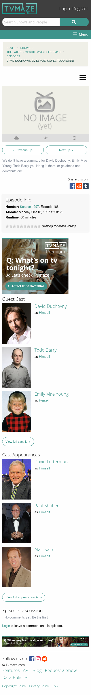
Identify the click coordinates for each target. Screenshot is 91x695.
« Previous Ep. (23, 150)
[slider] (23, 226)
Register (80, 8)
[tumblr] (86, 187)
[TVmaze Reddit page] (44, 659)
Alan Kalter (45, 549)
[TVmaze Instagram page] (38, 659)
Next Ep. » (66, 150)
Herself (44, 400)
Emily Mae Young (51, 394)
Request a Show (61, 670)
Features (11, 670)
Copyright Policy (14, 686)
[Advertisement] (35, 266)
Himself (44, 312)
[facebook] (72, 187)
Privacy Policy (39, 686)
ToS (55, 686)
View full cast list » (18, 441)
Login (64, 8)
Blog (37, 670)
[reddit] (79, 187)
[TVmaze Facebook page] (31, 659)
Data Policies (15, 678)
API (26, 670)
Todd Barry (45, 350)
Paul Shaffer (46, 505)
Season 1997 (29, 206)
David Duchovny (50, 306)
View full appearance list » (24, 597)
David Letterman (51, 461)
